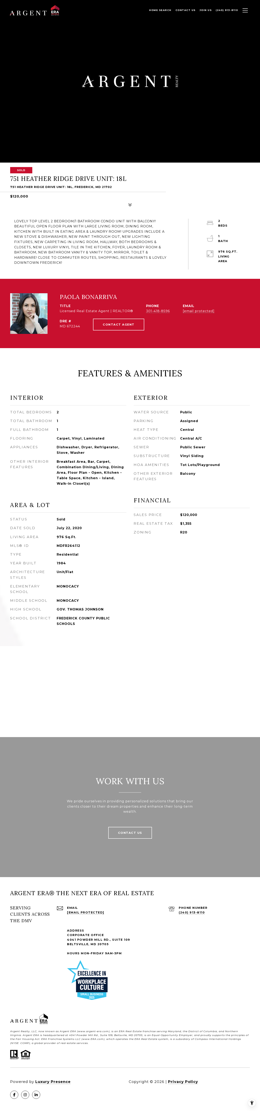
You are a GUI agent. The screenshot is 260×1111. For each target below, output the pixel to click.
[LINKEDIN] (36, 1095)
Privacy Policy (183, 1082)
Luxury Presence (53, 1082)
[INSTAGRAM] (25, 1095)
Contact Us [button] (130, 833)
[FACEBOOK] (14, 1095)
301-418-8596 (158, 311)
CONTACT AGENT (118, 324)
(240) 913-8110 (192, 912)
